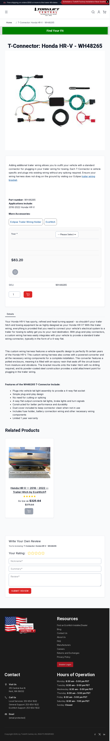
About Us (61, 637)
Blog (59, 629)
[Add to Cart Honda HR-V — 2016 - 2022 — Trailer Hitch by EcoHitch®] (29, 511)
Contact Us (62, 633)
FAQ (59, 641)
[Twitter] (99, 734)
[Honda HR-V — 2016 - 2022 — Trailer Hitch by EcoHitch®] (29, 462)
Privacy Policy (63, 657)
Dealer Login (65, 664)
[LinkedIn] (104, 734)
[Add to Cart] (28, 294)
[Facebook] (95, 734)
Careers (61, 649)
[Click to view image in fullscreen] (55, 100)
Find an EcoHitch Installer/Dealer (72, 625)
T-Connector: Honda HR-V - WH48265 (36, 22)
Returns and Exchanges (68, 653)
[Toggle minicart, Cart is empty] (104, 12)
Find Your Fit (55, 30)
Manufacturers (64, 645)
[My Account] (98, 12)
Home (9, 22)
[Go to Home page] (47, 12)
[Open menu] (6, 12)
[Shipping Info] (15, 272)
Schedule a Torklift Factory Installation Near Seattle (85, 1)
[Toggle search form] (93, 12)
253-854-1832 (30, 701)
